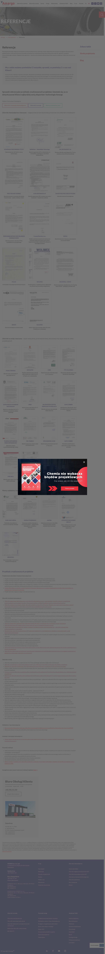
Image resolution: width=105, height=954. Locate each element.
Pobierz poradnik (69, 488)
